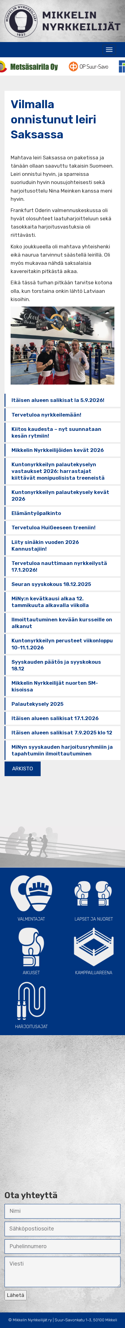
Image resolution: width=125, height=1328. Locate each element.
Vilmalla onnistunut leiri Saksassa (53, 119)
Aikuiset (31, 973)
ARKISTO (22, 768)
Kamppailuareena (93, 973)
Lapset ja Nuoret (94, 919)
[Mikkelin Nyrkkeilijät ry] (62, 21)
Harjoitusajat (31, 1026)
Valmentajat (31, 919)
